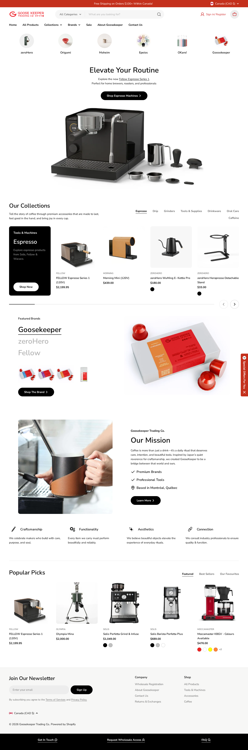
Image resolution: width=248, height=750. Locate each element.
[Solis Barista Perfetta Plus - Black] (152, 645)
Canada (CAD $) (225, 3)
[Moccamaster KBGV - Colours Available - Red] (199, 650)
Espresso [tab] (141, 211)
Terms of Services (56, 699)
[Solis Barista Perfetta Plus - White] (163, 645)
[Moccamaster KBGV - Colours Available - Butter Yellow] (210, 650)
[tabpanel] (62, 380)
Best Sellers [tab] (206, 574)
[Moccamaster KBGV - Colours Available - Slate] (205, 650)
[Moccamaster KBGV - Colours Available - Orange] (216, 650)
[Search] (159, 14)
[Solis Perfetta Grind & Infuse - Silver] (111, 645)
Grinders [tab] (169, 211)
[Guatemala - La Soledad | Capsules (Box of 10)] (65, 374)
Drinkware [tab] (214, 211)
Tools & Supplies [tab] (191, 211)
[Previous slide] (223, 304)
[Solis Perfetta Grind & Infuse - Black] (105, 645)
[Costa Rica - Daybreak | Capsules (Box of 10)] (46, 374)
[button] (244, 375)
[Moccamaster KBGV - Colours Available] (218, 603)
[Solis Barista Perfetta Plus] (171, 603)
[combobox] (109, 14)
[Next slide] (234, 304)
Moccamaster (205, 629)
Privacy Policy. (79, 699)
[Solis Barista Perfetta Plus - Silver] (158, 645)
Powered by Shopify (63, 724)
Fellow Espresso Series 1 (134, 79)
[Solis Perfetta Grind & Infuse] (124, 603)
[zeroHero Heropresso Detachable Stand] (218, 247)
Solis (106, 629)
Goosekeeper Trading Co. (34, 724)
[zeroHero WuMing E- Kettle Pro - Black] (152, 289)
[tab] (39, 329)
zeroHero (156, 273)
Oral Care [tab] (233, 211)
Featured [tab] (187, 574)
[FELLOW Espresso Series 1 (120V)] (77, 247)
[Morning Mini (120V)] (124, 247)
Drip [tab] (155, 211)
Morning (108, 273)
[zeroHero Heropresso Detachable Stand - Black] (199, 294)
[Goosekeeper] (177, 355)
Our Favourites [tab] (229, 574)
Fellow (60, 273)
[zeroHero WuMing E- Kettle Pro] (171, 247)
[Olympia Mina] (77, 603)
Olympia (61, 629)
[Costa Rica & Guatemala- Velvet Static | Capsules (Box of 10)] (27, 374)
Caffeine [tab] (234, 218)
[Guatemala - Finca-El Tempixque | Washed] (84, 374)
